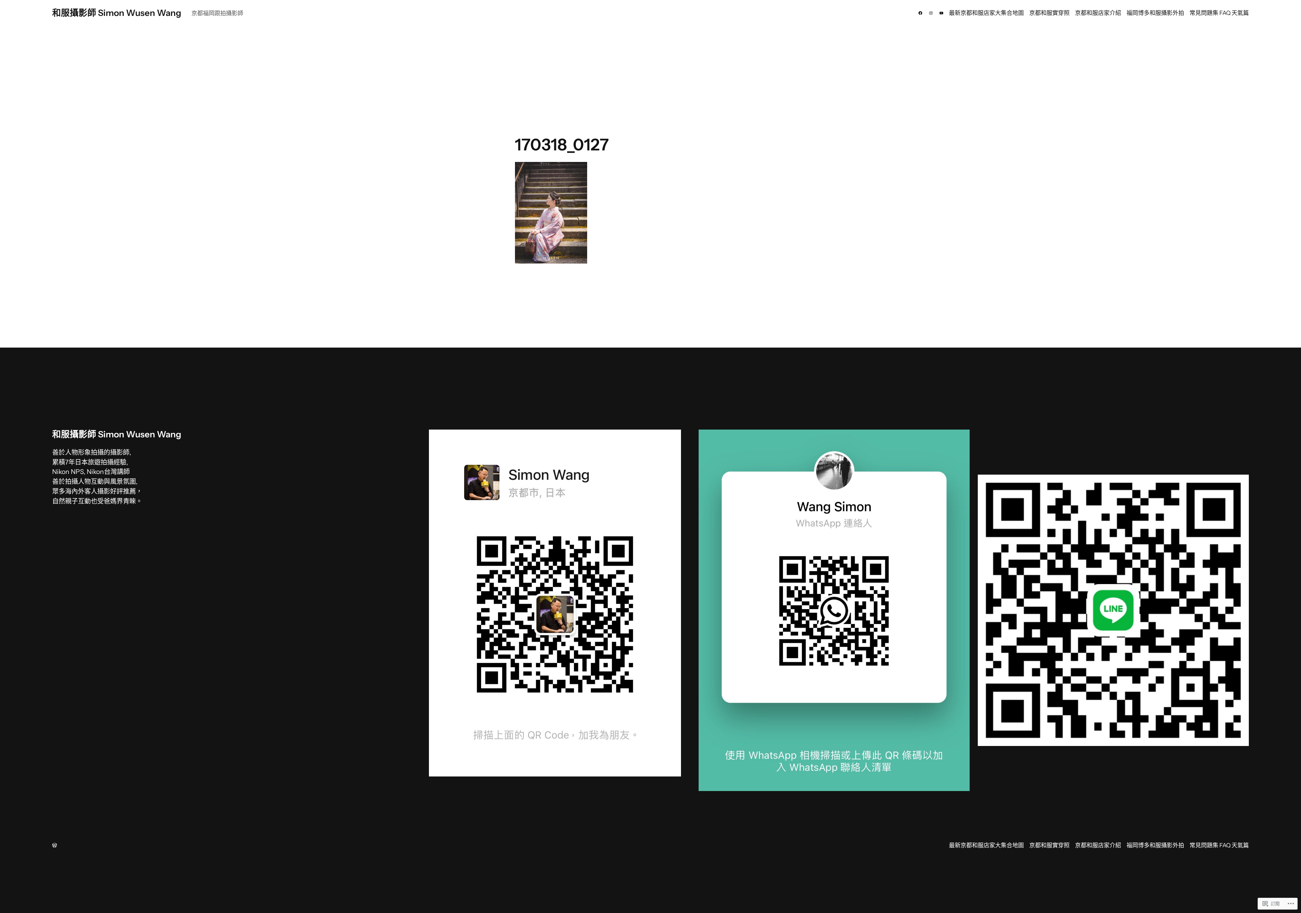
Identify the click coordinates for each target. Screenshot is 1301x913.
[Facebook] (920, 13)
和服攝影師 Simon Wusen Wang (116, 12)
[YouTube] (941, 13)
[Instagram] (931, 13)
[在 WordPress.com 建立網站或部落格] (54, 846)
